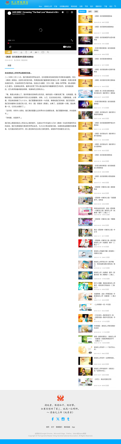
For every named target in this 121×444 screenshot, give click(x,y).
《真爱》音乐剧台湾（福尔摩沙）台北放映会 (105, 145)
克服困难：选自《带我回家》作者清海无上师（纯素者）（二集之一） (105, 296)
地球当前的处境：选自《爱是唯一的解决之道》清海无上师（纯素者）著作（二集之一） (104, 210)
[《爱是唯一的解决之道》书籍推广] (85, 222)
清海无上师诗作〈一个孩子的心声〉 (104, 348)
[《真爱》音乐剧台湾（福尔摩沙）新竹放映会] (85, 137)
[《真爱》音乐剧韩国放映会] (85, 19)
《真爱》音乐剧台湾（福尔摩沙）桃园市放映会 (105, 113)
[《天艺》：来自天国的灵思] (85, 382)
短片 (91, 6)
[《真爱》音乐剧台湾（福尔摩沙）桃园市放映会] (85, 115)
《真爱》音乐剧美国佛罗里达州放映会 (104, 124)
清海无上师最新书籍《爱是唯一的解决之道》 (104, 252)
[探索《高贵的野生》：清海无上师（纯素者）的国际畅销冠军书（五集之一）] (85, 339)
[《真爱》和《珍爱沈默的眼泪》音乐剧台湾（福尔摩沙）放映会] (85, 94)
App (73, 427)
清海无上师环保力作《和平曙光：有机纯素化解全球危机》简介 (104, 264)
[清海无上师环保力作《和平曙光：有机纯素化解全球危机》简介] (85, 265)
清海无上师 (48, 6)
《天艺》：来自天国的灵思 (102, 379)
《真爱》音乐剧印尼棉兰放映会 (104, 80)
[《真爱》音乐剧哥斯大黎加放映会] (85, 179)
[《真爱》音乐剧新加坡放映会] (85, 30)
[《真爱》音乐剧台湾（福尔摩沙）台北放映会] (85, 147)
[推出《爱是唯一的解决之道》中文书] (85, 233)
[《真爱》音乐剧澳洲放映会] (85, 62)
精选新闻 (24, 60)
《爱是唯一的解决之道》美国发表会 (104, 188)
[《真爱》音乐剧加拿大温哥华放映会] (85, 72)
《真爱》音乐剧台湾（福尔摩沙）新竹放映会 (105, 135)
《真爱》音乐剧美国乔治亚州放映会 (104, 38)
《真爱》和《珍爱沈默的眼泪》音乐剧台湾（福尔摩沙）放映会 (104, 92)
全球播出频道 (64, 6)
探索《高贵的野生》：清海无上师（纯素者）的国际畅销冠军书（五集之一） (105, 338)
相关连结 (74, 6)
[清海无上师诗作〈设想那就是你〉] (85, 361)
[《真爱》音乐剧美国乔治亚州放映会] (85, 40)
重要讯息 (99, 6)
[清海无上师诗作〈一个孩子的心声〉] (85, 350)
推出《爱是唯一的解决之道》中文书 (104, 231)
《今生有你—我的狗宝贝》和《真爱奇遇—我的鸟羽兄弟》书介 (104, 317)
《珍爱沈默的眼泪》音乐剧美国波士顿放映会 (104, 167)
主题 (80, 6)
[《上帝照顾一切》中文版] (85, 307)
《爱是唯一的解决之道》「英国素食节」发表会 (105, 199)
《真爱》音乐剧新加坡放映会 (104, 27)
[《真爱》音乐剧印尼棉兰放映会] (85, 83)
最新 (90, 11)
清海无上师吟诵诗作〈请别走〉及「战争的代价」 (104, 370)
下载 (105, 6)
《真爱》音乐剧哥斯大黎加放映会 (104, 177)
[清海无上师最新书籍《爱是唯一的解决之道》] (85, 254)
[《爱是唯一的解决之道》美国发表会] (85, 190)
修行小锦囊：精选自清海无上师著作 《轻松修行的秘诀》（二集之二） (104, 285)
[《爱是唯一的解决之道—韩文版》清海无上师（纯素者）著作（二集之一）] (85, 243)
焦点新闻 (17, 60)
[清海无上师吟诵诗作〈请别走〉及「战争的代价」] (85, 372)
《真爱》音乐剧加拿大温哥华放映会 (104, 70)
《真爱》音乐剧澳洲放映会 (103, 59)
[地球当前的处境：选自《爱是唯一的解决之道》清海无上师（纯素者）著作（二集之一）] (85, 211)
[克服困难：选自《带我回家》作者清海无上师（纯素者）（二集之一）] (85, 297)
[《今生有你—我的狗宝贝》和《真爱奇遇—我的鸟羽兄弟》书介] (85, 318)
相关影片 (82, 11)
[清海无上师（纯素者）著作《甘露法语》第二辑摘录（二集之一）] (85, 275)
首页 (47, 427)
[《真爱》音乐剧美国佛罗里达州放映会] (85, 126)
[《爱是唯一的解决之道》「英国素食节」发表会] (85, 201)
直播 (96, 11)
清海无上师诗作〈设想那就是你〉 (105, 358)
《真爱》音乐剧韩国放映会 (103, 16)
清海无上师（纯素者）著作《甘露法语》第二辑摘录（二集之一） (105, 273)
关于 (52, 427)
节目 (86, 6)
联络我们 (59, 427)
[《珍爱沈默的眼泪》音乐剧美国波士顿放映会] (85, 169)
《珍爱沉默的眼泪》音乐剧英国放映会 (104, 49)
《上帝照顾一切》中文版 (102, 304)
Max (40, 6)
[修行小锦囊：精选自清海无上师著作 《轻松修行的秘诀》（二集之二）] (85, 286)
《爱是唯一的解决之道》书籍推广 (104, 220)
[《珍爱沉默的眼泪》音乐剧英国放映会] (85, 51)
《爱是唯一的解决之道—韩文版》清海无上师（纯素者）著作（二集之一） (105, 242)
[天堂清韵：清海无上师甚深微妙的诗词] (85, 329)
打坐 (55, 6)
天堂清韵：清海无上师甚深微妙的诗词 (104, 327)
